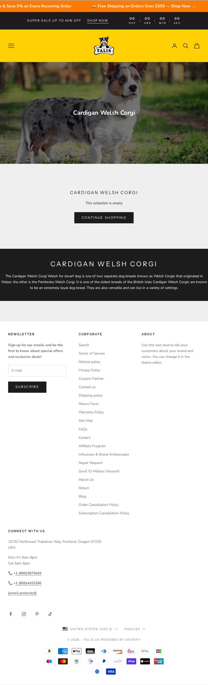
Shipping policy (91, 395)
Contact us (87, 387)
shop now (97, 20)
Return (84, 488)
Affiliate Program (92, 446)
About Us (86, 479)
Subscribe (27, 387)
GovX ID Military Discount (99, 471)
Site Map (86, 420)
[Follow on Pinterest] (37, 614)
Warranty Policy (91, 412)
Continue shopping (104, 217)
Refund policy (89, 361)
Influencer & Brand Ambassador (104, 454)
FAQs (83, 429)
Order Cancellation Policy (98, 504)
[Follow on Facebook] (10, 614)
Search (84, 345)
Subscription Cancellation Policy (104, 513)
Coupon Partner (91, 378)
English (132, 629)
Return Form (89, 403)
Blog (82, 496)
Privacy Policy (89, 370)
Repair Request (90, 462)
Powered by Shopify (121, 640)
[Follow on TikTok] (50, 614)
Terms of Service (92, 353)
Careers (85, 437)
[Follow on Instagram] (23, 614)
